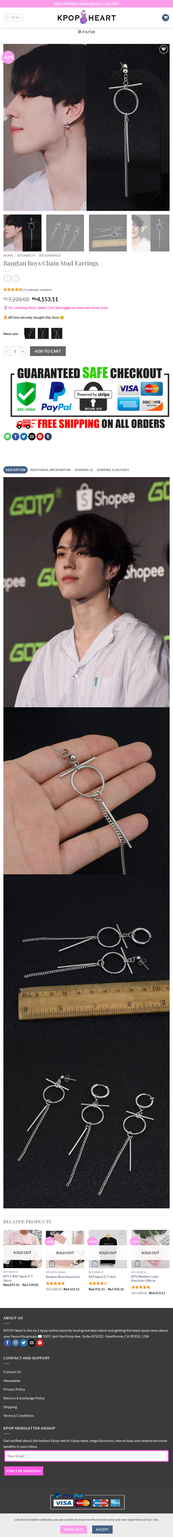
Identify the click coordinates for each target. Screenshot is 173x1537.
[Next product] (7, 278)
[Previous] (12, 127)
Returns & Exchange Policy (24, 1398)
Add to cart (48, 351)
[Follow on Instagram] (15, 1343)
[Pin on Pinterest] (40, 436)
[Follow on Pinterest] (40, 1343)
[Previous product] (15, 278)
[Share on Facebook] (15, 436)
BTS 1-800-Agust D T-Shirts (18, 1278)
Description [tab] (16, 470)
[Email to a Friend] (32, 436)
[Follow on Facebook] (7, 1343)
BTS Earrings (50, 255)
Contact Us (12, 1372)
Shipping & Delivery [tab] (113, 470)
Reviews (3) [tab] (84, 470)
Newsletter (12, 1380)
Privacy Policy (14, 1389)
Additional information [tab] (50, 470)
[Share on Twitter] (23, 436)
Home (8, 255)
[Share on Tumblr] (48, 436)
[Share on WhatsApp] (7, 436)
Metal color (10, 334)
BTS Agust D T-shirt (102, 1277)
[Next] (161, 127)
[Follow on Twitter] (23, 1343)
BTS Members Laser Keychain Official (145, 1278)
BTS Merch (26, 255)
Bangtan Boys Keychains (63, 1277)
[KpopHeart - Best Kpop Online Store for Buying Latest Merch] (86, 17)
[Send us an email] (32, 1343)
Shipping (10, 1407)
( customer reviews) (36, 289)
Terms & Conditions (18, 1415)
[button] (14, 17)
